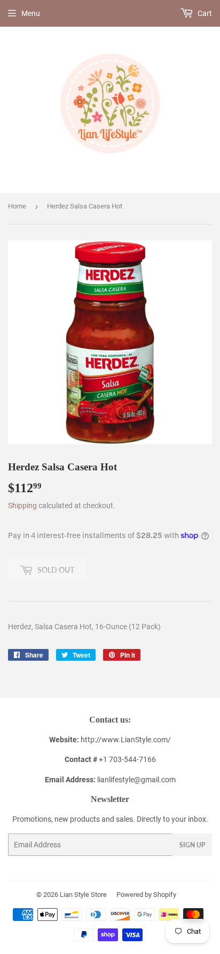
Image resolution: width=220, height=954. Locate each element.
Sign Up (192, 845)
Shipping (22, 505)
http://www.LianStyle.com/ (126, 739)
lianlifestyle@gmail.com (110, 779)
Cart (204, 13)
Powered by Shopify (146, 895)
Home (17, 206)
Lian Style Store (83, 895)
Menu (30, 13)
